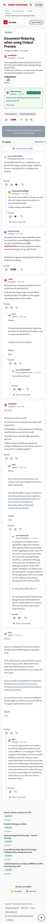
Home (7, 11)
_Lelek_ (11, 279)
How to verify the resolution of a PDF (17, 812)
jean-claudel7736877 (15, 156)
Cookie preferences (11, 912)
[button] (4, 5)
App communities (18, 11)
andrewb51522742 (22, 535)
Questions (8, 13)
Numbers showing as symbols (15, 824)
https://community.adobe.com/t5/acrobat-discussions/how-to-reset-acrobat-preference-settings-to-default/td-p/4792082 (22, 687)
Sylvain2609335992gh (20, 191)
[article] (23, 171)
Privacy (32, 908)
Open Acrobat (36, 22)
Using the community (12, 908)
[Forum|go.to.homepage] (18, 5)
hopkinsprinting (15, 91)
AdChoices (10, 920)
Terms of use (24, 908)
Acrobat (30, 11)
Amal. (14, 314)
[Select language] (31, 5)
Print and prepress (11, 114)
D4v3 (14, 739)
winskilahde (12, 55)
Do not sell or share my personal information (19, 916)
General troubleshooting (27, 114)
